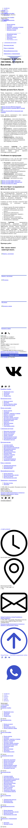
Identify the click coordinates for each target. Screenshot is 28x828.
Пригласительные (8, 423)
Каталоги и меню (8, 416)
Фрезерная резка (8, 468)
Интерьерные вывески (10, 449)
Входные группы (8, 483)
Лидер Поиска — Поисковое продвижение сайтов (13, 626)
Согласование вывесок (10, 458)
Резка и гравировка (9, 48)
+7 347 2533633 (5, 19)
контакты (6, 15)
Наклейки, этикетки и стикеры (12, 413)
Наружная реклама (9, 45)
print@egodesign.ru (5, 618)
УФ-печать (6, 424)
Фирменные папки (9, 420)
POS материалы (8, 457)
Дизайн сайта (7, 396)
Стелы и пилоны (8, 456)
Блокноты (6, 421)
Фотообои (6, 402)
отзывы (6, 12)
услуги (5, 9)
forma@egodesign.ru (17, 617)
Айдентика (7, 393)
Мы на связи (4, 703)
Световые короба (8, 445)
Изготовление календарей (11, 419)
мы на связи (4, 18)
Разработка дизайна (6, 389)
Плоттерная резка (8, 467)
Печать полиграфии (6, 408)
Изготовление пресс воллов (11, 475)
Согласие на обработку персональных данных (12, 493)
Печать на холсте (8, 401)
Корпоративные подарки (10, 436)
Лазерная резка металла (10, 465)
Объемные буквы (8, 450)
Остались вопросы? (6, 495)
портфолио (7, 8)
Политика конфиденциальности (9, 492)
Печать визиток (8, 410)
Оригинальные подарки (10, 438)
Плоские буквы (8, 453)
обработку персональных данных (9, 351)
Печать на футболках (9, 432)
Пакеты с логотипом (9, 414)
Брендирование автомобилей (11, 447)
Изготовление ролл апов (10, 477)
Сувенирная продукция (7, 428)
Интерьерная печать (6, 398)
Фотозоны (6, 484)
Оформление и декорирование (12, 53)
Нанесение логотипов (9, 431)
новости (6, 13)
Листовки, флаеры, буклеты (11, 417)
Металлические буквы (10, 452)
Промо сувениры (8, 435)
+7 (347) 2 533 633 (5, 529)
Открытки (6, 412)
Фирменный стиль (9, 391)
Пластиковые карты (9, 426)
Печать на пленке (8, 476)
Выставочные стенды (9, 405)
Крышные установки (9, 454)
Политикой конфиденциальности (9, 353)
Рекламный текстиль (9, 439)
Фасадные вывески (9, 446)
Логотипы (6, 394)
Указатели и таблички (9, 460)
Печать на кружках (9, 434)
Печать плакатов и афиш (10, 404)
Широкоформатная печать (11, 51)
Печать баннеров (8, 473)
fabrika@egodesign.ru (6, 617)
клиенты (6, 11)
